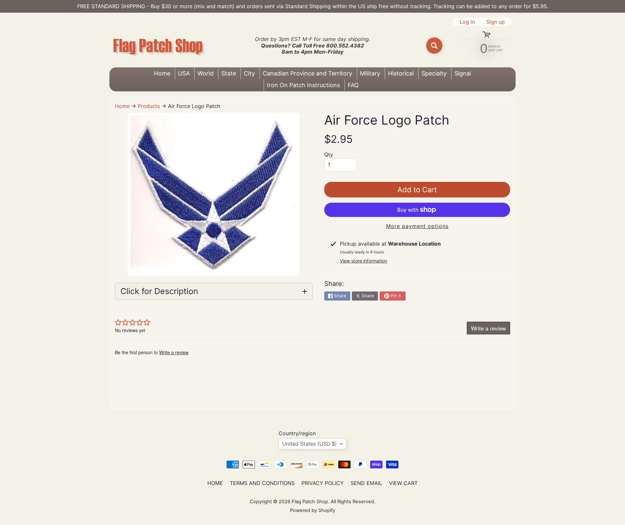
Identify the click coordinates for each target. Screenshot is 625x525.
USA (184, 73)
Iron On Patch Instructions (303, 85)
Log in (467, 21)
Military (370, 73)
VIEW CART (403, 483)
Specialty (434, 73)
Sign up (495, 21)
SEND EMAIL (366, 483)
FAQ (353, 85)
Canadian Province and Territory (307, 73)
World (206, 73)
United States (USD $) (309, 443)
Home (162, 73)
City (249, 73)
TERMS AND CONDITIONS (262, 483)
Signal (462, 73)
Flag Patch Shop (310, 502)
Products (149, 106)
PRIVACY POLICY (322, 483)
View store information (363, 260)
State (228, 73)
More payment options (417, 226)
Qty (328, 154)
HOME (215, 483)
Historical (401, 73)
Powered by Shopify (312, 510)
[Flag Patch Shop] (158, 46)
